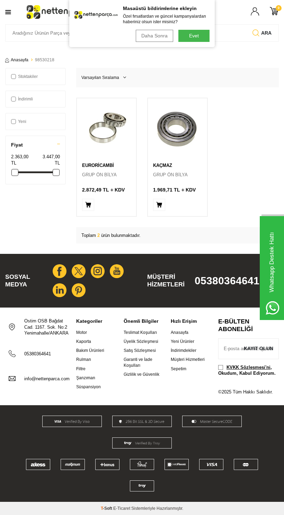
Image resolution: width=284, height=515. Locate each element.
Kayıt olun (258, 348)
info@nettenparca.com (47, 378)
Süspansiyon (88, 386)
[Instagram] (98, 271)
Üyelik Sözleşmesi (141, 341)
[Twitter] (79, 271)
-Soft (107, 508)
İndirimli (25, 99)
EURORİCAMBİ (98, 165)
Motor (81, 332)
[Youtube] (117, 271)
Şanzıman (85, 377)
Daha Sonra (154, 35)
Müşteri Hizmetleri (188, 359)
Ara (266, 33)
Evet (194, 35)
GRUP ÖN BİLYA (99, 174)
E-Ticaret (121, 508)
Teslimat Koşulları (140, 332)
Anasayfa (19, 59)
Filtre (81, 368)
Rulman (83, 359)
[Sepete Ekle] (88, 205)
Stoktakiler (28, 76)
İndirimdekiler (183, 350)
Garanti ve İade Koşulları (138, 362)
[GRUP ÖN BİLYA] (106, 128)
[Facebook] (59, 271)
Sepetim (178, 368)
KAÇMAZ (162, 165)
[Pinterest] (79, 290)
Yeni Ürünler (182, 341)
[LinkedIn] (59, 290)
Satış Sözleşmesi (140, 350)
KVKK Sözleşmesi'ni (248, 367)
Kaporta (83, 341)
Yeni (22, 121)
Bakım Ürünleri (90, 350)
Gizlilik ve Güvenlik (141, 374)
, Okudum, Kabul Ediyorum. (247, 370)
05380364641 (227, 280)
